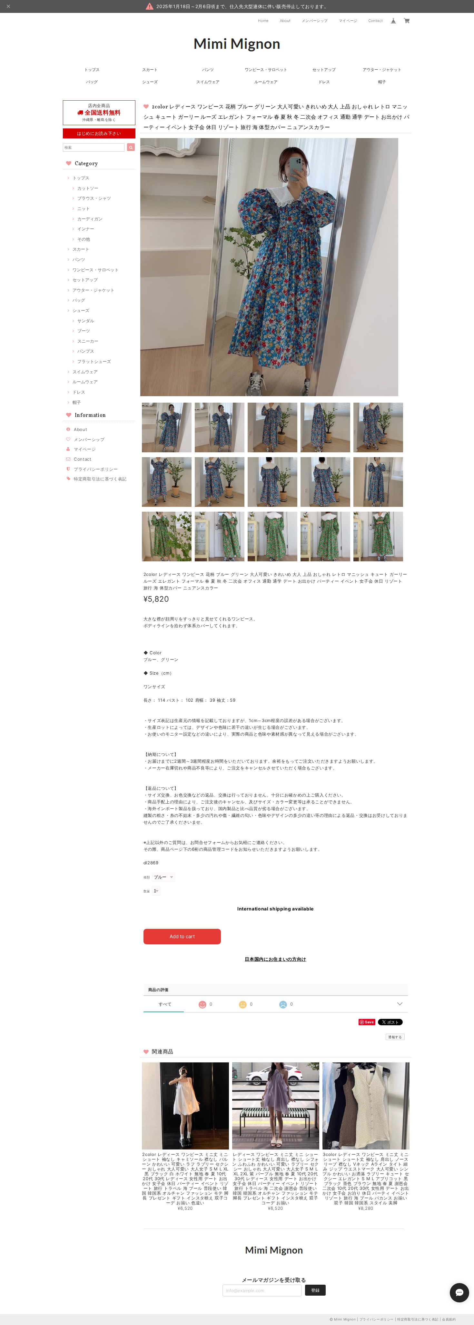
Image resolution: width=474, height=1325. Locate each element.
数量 (146, 891)
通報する (395, 1037)
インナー (85, 228)
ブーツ (83, 330)
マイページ (348, 20)
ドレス (324, 81)
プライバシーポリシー (96, 469)
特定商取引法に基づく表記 (100, 478)
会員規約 (449, 1319)
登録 (315, 1290)
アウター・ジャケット (382, 69)
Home (263, 20)
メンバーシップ (315, 20)
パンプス (85, 351)
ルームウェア (266, 81)
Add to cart (182, 936)
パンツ (208, 69)
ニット (83, 208)
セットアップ (324, 69)
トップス (92, 69)
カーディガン (90, 218)
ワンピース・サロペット (266, 69)
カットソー (87, 188)
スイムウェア (208, 81)
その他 (83, 239)
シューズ (150, 81)
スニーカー (87, 341)
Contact (376, 20)
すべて (165, 1004)
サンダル (85, 320)
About (285, 20)
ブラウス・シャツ (94, 198)
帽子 (382, 81)
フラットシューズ (94, 361)
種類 (146, 877)
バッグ (92, 81)
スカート (150, 69)
